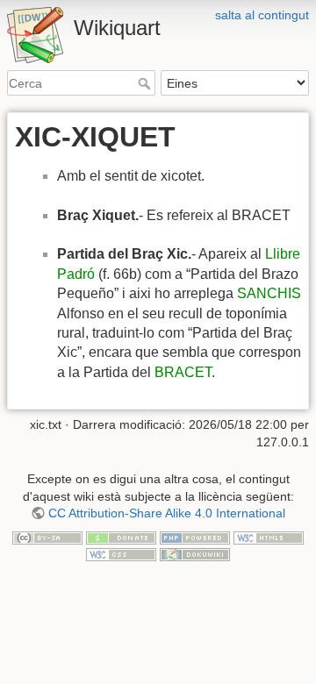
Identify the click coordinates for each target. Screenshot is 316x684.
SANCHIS (269, 293)
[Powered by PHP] (195, 537)
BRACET (183, 372)
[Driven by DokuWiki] (195, 553)
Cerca (146, 83)
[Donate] (121, 537)
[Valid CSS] (121, 553)
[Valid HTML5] (268, 537)
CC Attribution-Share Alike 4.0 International (166, 513)
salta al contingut (262, 15)
